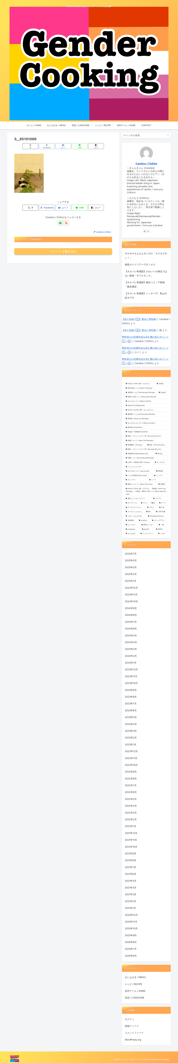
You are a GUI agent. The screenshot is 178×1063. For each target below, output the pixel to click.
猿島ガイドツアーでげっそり (140, 264)
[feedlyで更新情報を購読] (60, 222)
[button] (96, 146)
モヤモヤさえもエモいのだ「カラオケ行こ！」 (146, 255)
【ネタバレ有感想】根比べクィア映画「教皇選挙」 (145, 284)
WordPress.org (133, 1039)
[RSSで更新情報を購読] (66, 222)
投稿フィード (132, 1026)
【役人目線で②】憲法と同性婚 (139, 319)
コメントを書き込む (63, 251)
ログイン (129, 1019)
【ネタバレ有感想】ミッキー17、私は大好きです (146, 295)
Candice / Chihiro (146, 163)
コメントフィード (134, 1032)
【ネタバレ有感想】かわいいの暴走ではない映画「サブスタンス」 (146, 273)
